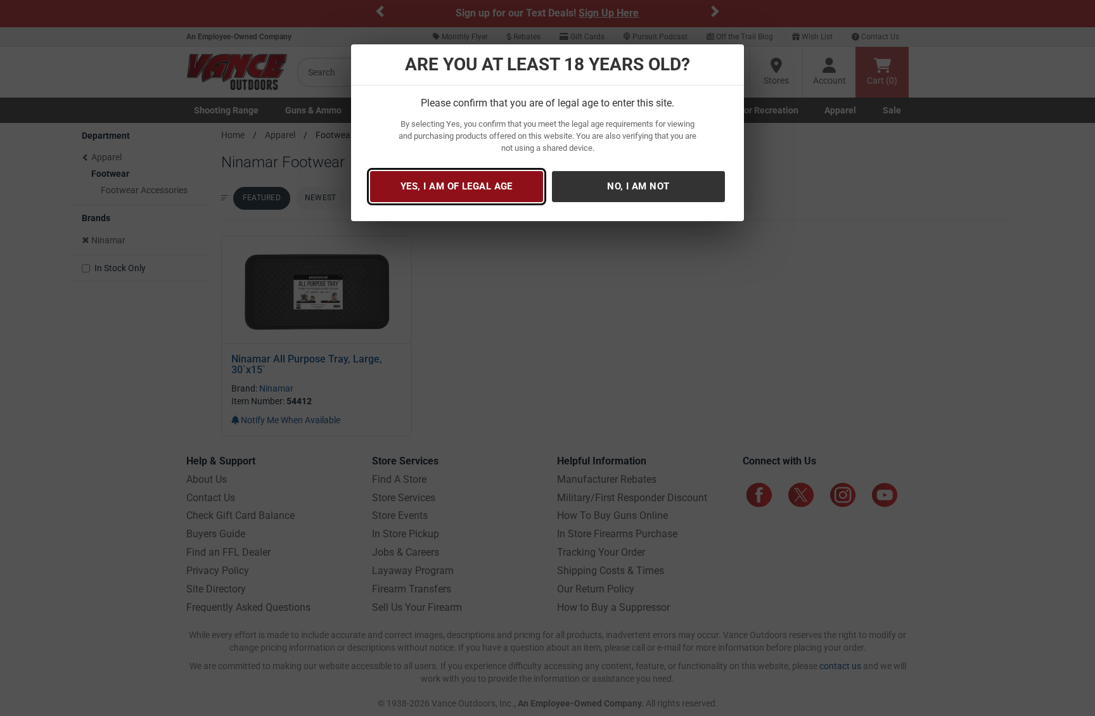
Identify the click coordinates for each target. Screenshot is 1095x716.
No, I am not (638, 186)
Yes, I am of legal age (456, 186)
